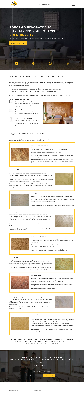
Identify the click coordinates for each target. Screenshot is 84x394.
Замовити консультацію (18, 43)
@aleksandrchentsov (66, 388)
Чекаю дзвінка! (49, 375)
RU (68, 5)
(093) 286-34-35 (45, 4)
